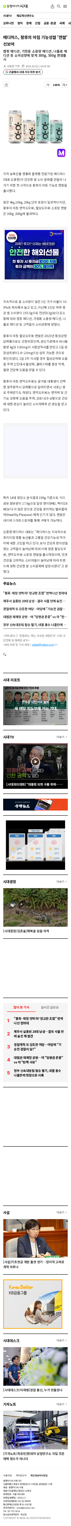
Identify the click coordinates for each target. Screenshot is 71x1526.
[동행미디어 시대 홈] (15, 6)
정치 (20, 23)
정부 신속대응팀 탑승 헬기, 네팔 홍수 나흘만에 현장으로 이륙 (35, 624)
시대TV (8, 736)
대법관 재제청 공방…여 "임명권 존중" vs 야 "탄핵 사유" (35, 616)
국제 (62, 23)
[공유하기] (52, 6)
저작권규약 (21, 1475)
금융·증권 (50, 23)
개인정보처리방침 (39, 1475)
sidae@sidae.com (43, 645)
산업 (37, 23)
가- (48, 84)
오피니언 (8, 23)
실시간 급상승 (50, 1007)
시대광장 (9, 881)
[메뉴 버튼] (65, 6)
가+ (64, 84)
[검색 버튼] (58, 6)
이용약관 (7, 1475)
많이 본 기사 (21, 1007)
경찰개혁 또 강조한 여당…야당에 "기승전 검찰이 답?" (35, 608)
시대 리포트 (11, 679)
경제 (28, 23)
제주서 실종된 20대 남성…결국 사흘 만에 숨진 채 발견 (35, 601)
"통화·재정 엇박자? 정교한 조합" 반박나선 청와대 (35, 593)
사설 (6, 1212)
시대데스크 (11, 1340)
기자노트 (9, 1404)
